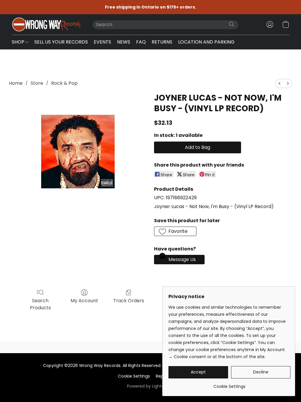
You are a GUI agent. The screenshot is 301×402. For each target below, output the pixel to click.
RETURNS (162, 42)
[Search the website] (231, 24)
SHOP (19, 42)
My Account (84, 300)
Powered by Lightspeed (150, 386)
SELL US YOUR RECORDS (61, 42)
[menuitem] (279, 83)
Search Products (40, 304)
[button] (46, 24)
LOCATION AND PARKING (206, 42)
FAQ (141, 42)
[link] (229, 384)
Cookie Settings (134, 376)
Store (37, 83)
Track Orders (128, 300)
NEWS (123, 42)
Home (16, 83)
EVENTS (102, 42)
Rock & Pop (64, 83)
